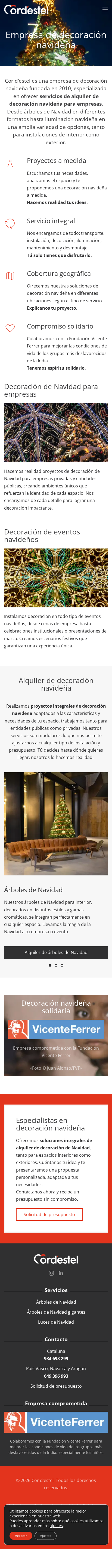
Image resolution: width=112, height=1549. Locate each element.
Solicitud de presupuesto (49, 1214)
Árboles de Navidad (56, 1302)
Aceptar (21, 1535)
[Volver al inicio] (26, 9)
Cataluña (56, 1354)
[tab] (50, 965)
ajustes (56, 1525)
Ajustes (45, 1535)
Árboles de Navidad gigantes (56, 1312)
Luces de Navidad (56, 1322)
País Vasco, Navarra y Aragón (56, 1372)
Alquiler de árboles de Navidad (56, 952)
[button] (105, 9)
